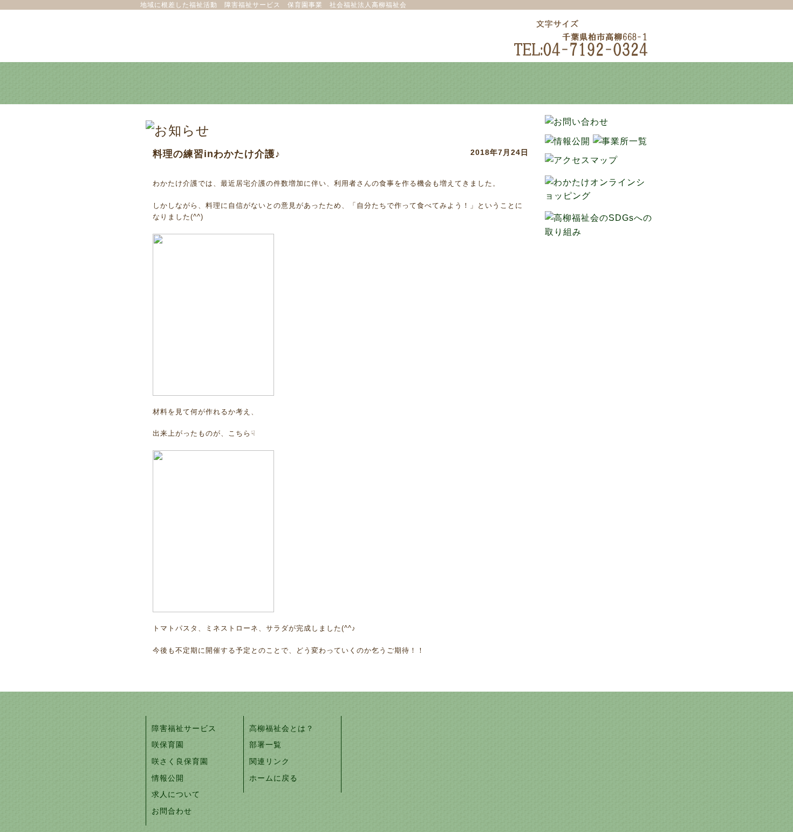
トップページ (191, 83)
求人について (176, 794)
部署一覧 (265, 744)
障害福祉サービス (184, 728)
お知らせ (396, 83)
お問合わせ (172, 811)
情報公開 (168, 778)
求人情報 (601, 83)
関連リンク (269, 761)
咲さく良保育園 (180, 761)
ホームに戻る (273, 778)
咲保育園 (168, 744)
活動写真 (499, 83)
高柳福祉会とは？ (294, 83)
